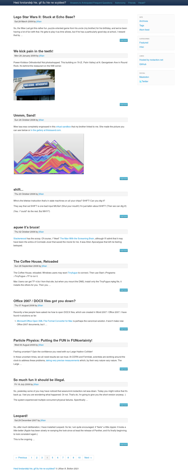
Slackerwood (19, 238)
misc (141, 46)
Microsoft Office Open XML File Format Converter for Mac (45, 320)
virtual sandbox (63, 126)
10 (79, 457)
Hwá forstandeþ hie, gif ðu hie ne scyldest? (39, 2)
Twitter (145, 81)
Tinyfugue (73, 272)
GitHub (142, 64)
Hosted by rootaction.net (151, 59)
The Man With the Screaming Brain (77, 238)
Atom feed (144, 29)
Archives (143, 21)
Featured (143, 42)
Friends (132, 2)
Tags (141, 25)
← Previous (21, 457)
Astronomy (120, 2)
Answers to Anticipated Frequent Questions (91, 2)
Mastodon (144, 76)
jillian (39, 21)
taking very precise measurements (62, 360)
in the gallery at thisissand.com (46, 130)
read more (123, 40)
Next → (88, 457)
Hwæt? (141, 2)
